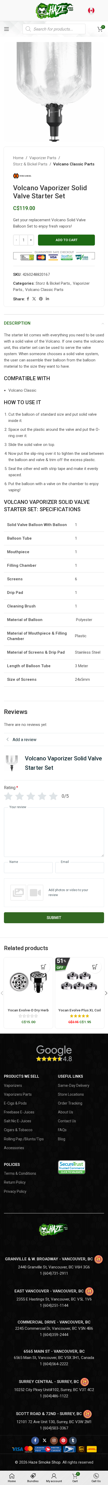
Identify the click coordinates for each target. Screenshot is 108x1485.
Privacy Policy (15, 1191)
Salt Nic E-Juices (17, 1121)
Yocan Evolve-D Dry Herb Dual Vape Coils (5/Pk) (28, 1012)
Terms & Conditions (20, 1173)
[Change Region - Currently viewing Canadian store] (91, 10)
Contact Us (67, 1121)
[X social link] (34, 298)
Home (18, 158)
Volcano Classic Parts (73, 164)
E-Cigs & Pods (15, 1103)
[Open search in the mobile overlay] (54, 29)
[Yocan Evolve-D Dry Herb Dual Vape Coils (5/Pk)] (28, 982)
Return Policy (15, 1182)
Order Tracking (70, 1103)
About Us (65, 1112)
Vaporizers (13, 1085)
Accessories (14, 1148)
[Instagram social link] (54, 1441)
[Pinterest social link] (40, 298)
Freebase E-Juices (19, 1112)
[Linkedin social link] (47, 298)
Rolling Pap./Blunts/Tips (24, 1139)
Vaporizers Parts (18, 1094)
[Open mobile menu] (6, 29)
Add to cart (67, 240)
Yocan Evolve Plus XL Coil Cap (79, 1012)
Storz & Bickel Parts (30, 164)
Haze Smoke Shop (45, 1462)
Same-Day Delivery (73, 1085)
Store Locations (71, 1094)
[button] (43, 966)
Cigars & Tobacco (18, 1130)
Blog (61, 1139)
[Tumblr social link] (73, 1441)
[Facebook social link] (28, 298)
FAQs (62, 1130)
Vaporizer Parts (42, 158)
